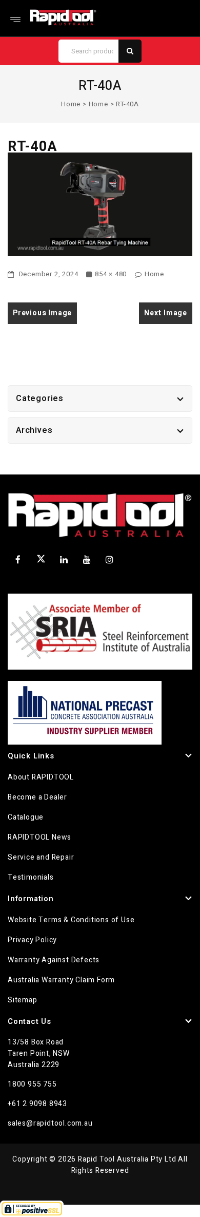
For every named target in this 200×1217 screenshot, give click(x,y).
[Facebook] (18, 559)
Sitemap (22, 1000)
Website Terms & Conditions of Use (71, 920)
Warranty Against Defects (53, 960)
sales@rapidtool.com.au (50, 1123)
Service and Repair (41, 857)
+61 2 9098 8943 (37, 1103)
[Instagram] (109, 559)
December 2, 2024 (47, 274)
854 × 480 (111, 274)
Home (71, 104)
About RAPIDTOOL (41, 777)
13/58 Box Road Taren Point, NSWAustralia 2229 (39, 1053)
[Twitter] (41, 560)
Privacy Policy (32, 940)
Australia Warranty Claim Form (61, 980)
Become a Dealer (37, 797)
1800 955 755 (32, 1084)
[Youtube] (86, 559)
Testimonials (31, 877)
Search (130, 51)
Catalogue (26, 817)
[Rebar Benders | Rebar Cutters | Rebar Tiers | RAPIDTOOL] (63, 17)
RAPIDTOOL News (39, 837)
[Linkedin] (64, 559)
